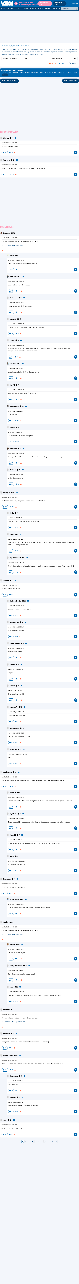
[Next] (56, 1141)
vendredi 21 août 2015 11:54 (16, 992)
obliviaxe (6, 1010)
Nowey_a (6, 160)
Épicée (19, 9)
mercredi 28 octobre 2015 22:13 (17, 754)
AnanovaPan (14, 622)
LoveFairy (13, 277)
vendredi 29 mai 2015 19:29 (16, 904)
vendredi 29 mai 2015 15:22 (16, 648)
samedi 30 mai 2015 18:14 (15, 669)
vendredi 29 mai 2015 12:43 (16, 949)
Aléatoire (11, 9)
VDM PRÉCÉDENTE (9, 81)
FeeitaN (12, 944)
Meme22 (13, 835)
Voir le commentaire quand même (13, 245)
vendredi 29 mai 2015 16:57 (16, 475)
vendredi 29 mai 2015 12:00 (10, 143)
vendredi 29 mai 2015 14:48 (16, 818)
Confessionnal (51, 9)
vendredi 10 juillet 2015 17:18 (16, 712)
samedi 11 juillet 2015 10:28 (15, 1081)
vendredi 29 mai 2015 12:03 (16, 303)
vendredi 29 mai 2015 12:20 (16, 345)
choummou (14, 1076)
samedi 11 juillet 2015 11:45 (15, 1102)
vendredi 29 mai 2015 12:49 (16, 432)
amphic (12, 665)
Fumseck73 (14, 707)
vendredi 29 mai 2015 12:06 (10, 1038)
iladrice (6, 922)
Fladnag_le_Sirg (15, 601)
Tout (3, 9)
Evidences (6, 233)
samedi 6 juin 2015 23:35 (15, 690)
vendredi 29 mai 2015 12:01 (16, 260)
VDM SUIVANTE (70, 81)
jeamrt (12, 534)
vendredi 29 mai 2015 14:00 (16, 606)
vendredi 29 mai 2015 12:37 (16, 369)
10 (52, 1141)
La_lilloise (13, 814)
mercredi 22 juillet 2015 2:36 (16, 733)
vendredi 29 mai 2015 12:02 (9, 884)
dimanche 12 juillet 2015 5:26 (16, 861)
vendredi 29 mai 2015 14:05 (16, 627)
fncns (12, 987)
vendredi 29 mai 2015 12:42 (16, 390)
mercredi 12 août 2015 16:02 (16, 562)
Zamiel (12, 340)
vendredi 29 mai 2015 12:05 (16, 797)
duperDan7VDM (15, 558)
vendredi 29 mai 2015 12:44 (16, 411)
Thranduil (6, 1034)
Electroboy (14, 298)
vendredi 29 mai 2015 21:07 (16, 840)
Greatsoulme (14, 406)
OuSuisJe (13, 470)
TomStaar (13, 364)
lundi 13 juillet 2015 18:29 (15, 518)
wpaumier (13, 749)
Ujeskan (6, 138)
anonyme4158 (15, 643)
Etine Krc (13, 1097)
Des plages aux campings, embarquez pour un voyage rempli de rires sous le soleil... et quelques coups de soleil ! (39, 73)
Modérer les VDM (58, 3)
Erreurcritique (15, 899)
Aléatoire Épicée (30, 9)
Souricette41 (7, 772)
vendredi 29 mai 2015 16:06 (16, 453)
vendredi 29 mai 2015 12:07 (16, 324)
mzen (5, 1120)
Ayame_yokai (8, 1056)
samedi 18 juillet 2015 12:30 (16, 539)
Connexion (74, 3)
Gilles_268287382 (16, 966)
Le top (40, 9)
